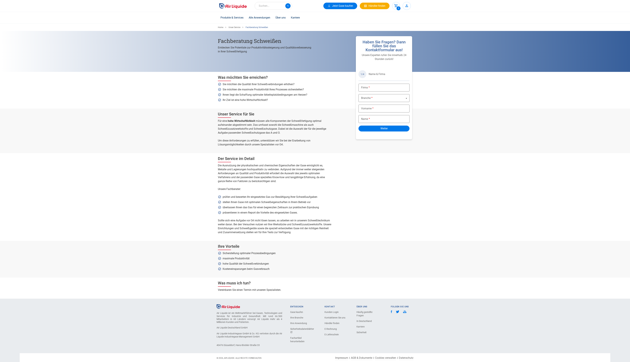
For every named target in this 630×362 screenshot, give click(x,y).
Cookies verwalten (385, 358)
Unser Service (234, 27)
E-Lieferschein (332, 334)
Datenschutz (406, 358)
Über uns (280, 17)
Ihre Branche (296, 317)
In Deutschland (364, 321)
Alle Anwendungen (259, 17)
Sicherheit (362, 332)
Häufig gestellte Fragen (364, 314)
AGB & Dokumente (361, 358)
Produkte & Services (231, 17)
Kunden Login (332, 312)
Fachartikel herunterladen (297, 340)
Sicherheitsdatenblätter (301, 329)
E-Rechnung (331, 329)
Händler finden (332, 323)
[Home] (228, 306)
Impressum (341, 358)
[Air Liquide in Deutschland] (233, 6)
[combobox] (273, 6)
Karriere (295, 17)
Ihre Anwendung (298, 323)
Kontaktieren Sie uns (335, 317)
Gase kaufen (296, 312)
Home (220, 27)
